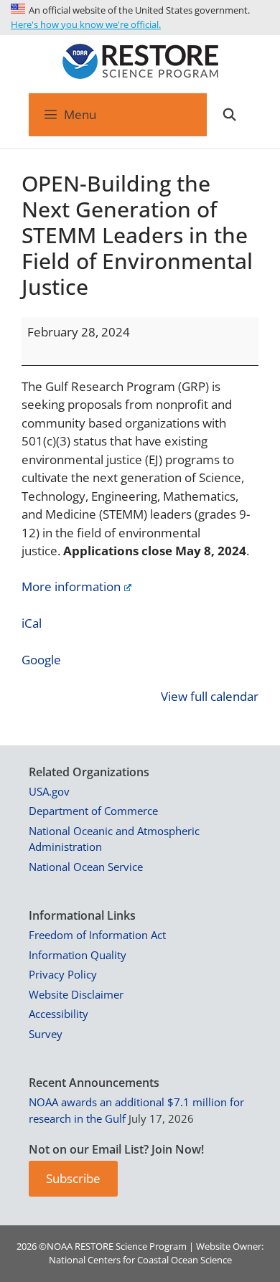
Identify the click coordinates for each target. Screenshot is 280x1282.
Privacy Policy (63, 974)
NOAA (60, 1246)
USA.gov (49, 791)
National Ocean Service (86, 866)
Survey (45, 1034)
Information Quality (77, 955)
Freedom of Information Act (97, 935)
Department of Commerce (93, 810)
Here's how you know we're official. (86, 24)
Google (41, 659)
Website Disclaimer (76, 994)
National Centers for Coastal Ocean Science (140, 1259)
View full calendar (209, 696)
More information (71, 586)
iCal (32, 623)
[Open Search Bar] (229, 114)
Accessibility (58, 1014)
